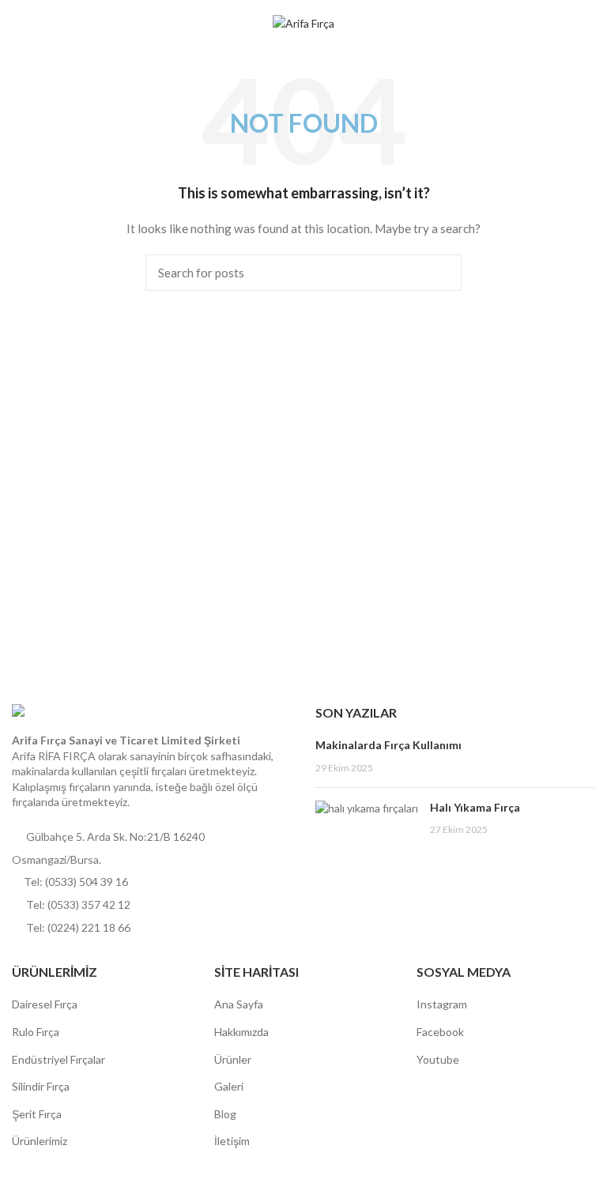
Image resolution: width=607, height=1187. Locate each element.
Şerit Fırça (37, 1114)
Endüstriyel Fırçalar (58, 1059)
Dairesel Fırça (44, 1004)
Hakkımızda (241, 1031)
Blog (225, 1114)
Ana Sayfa (238, 1004)
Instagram (442, 1004)
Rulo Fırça (35, 1031)
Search (440, 272)
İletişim (232, 1140)
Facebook (440, 1031)
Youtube (438, 1059)
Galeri (228, 1086)
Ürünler (232, 1059)
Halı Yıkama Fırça (475, 807)
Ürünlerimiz (39, 1140)
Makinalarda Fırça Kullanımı (388, 745)
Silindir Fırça (41, 1086)
